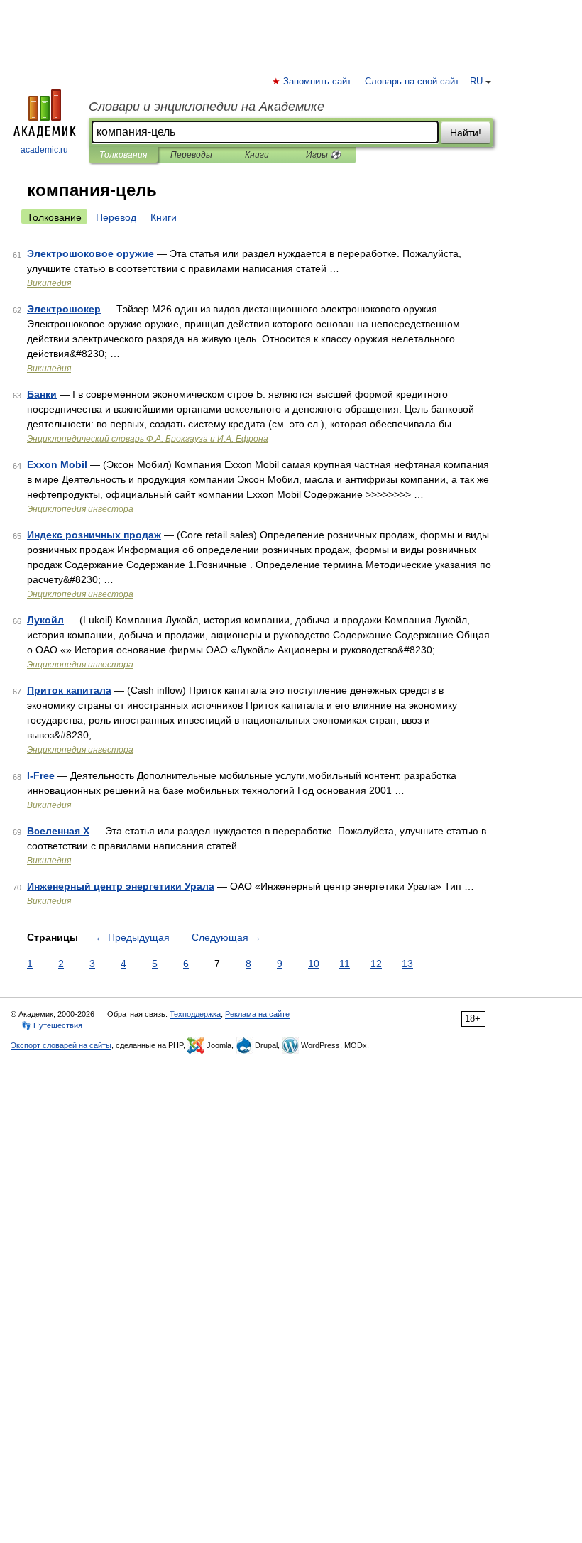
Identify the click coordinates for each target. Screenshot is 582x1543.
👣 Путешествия (51, 1025)
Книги (257, 155)
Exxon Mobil (57, 464)
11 (344, 963)
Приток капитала (69, 690)
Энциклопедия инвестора (80, 509)
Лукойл (45, 620)
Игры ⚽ (323, 155)
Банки (42, 394)
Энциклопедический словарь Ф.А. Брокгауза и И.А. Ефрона (147, 439)
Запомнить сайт (318, 82)
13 (407, 963)
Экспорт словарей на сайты (61, 1045)
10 (313, 963)
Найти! (465, 132)
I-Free (41, 775)
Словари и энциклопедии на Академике (206, 106)
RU (476, 82)
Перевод (116, 217)
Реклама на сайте (257, 1014)
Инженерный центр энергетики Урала (120, 886)
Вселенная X (58, 830)
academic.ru (44, 150)
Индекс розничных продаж (94, 534)
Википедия (49, 283)
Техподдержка (195, 1014)
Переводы (191, 155)
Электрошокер (64, 309)
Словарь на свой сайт (412, 82)
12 (376, 963)
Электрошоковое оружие (90, 253)
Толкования (123, 155)
